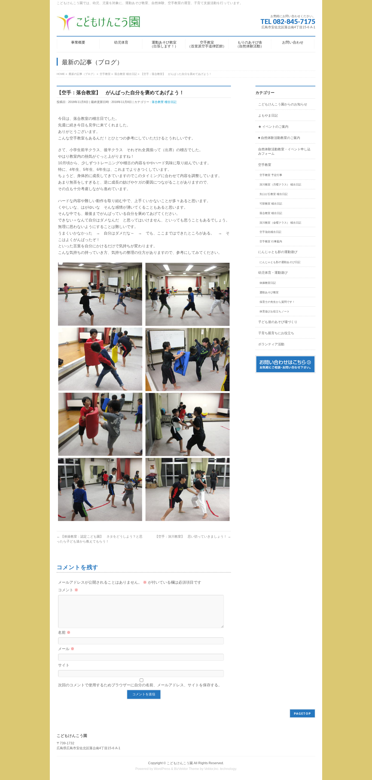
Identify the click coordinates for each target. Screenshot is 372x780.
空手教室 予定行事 (271, 174)
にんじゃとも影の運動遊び (277, 252)
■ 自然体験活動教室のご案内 (279, 138)
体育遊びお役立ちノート (274, 311)
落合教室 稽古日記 (164, 101)
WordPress (162, 769)
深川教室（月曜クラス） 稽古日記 (280, 184)
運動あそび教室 (269, 292)
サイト (63, 665)
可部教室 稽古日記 (271, 203)
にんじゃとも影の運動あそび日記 (280, 262)
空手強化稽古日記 (270, 231)
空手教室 (264, 165)
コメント (68, 590)
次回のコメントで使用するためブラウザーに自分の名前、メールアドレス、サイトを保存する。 (140, 685)
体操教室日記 (268, 282)
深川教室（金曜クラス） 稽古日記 (280, 222)
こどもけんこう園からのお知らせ (282, 104)
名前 (64, 632)
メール (66, 649)
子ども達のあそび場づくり (277, 322)
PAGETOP (302, 713)
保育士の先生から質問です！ (277, 301)
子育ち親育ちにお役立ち (276, 333)
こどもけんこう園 (180, 763)
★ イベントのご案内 (273, 127)
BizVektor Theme (186, 769)
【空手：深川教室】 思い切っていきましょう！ (193, 536)
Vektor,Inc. (211, 769)
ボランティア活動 (271, 344)
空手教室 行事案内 (271, 241)
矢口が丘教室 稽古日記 (274, 194)
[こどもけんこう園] (99, 24)
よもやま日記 (268, 115)
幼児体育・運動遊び (273, 273)
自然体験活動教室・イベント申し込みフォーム (284, 151)
